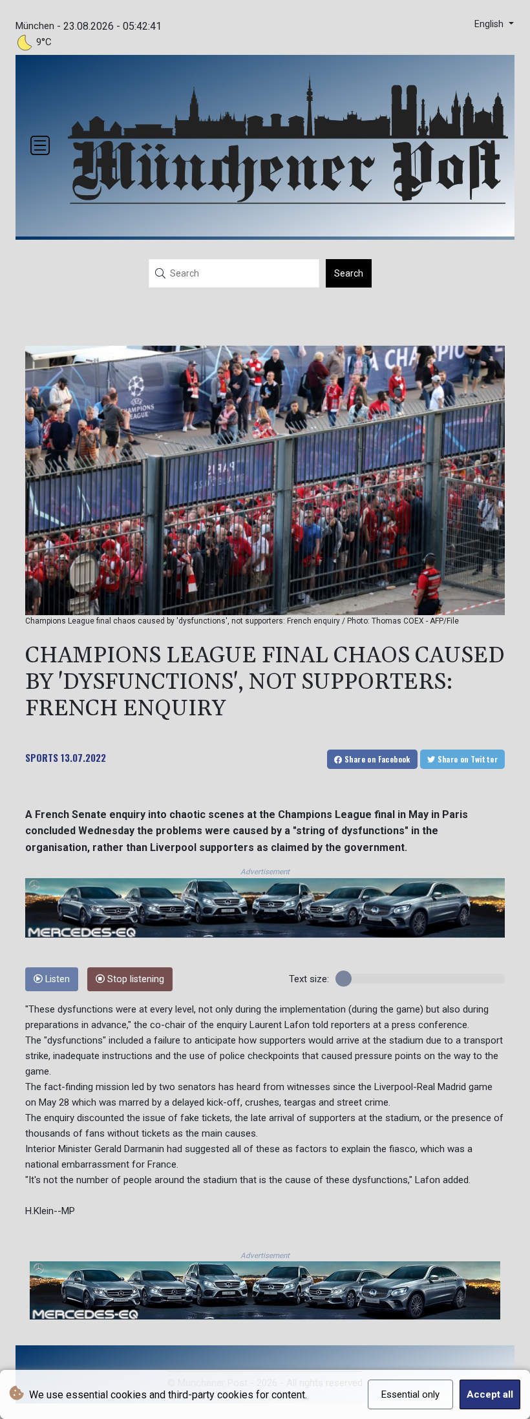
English (490, 24)
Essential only (410, 1394)
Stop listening (134, 979)
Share (376, 758)
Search (348, 273)
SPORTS (41, 757)
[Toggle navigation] (40, 145)
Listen (56, 979)
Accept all (490, 1394)
